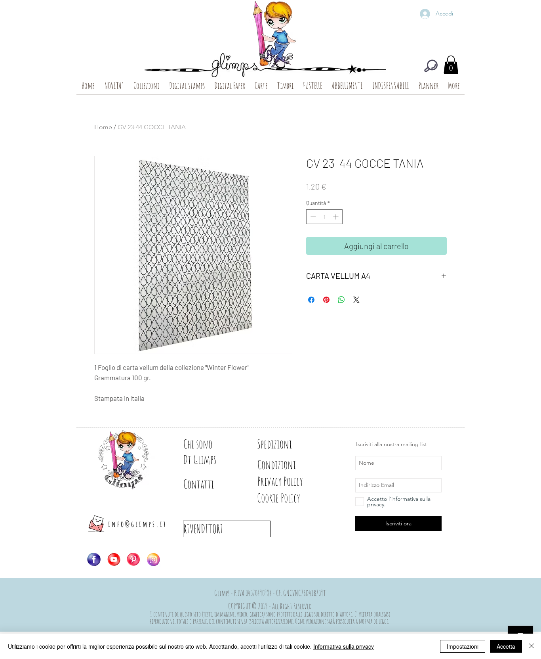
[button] (451, 65)
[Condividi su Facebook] (311, 300)
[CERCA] (431, 66)
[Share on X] (356, 300)
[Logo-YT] (114, 559)
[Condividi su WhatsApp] (341, 300)
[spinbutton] (324, 217)
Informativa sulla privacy (343, 646)
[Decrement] (312, 217)
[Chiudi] (531, 646)
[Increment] (336, 217)
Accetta (506, 646)
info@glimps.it (137, 524)
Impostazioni (462, 646)
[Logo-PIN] (133, 559)
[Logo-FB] (94, 559)
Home (103, 127)
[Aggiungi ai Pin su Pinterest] (326, 300)
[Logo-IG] (153, 559)
